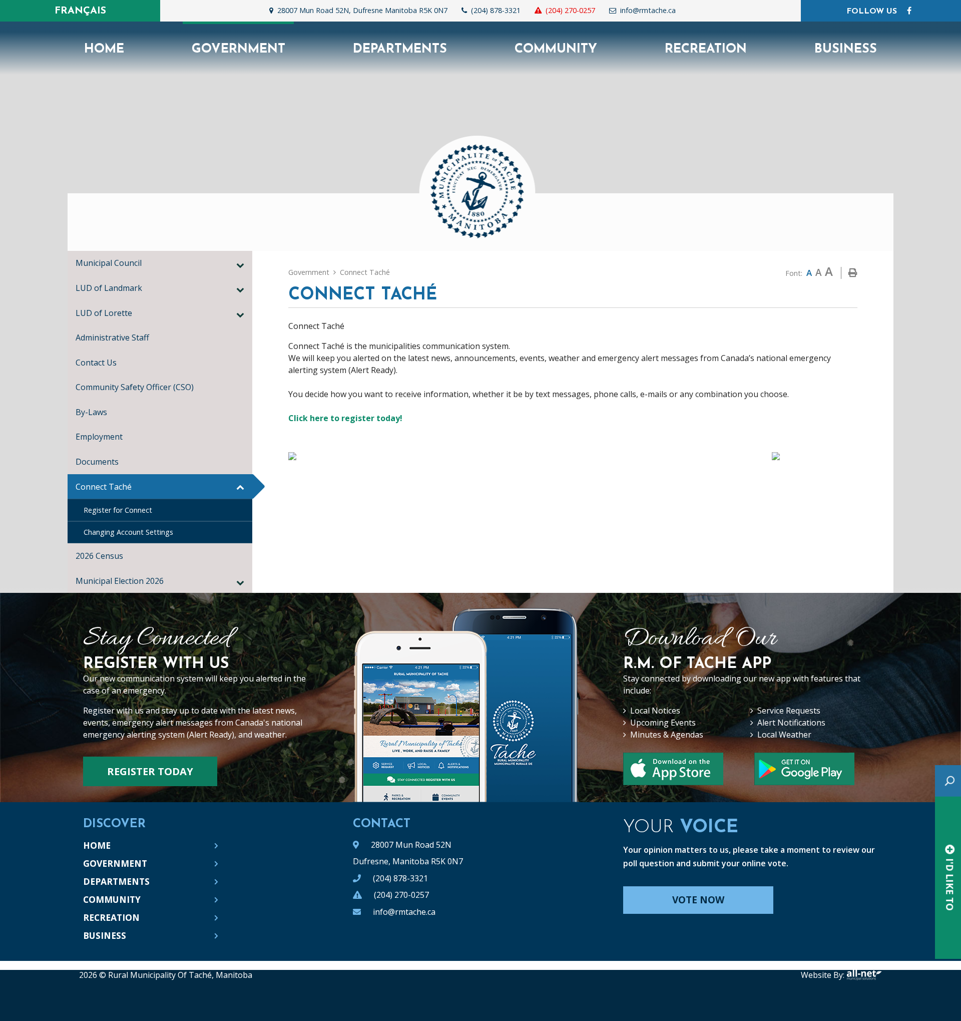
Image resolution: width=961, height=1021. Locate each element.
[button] (240, 265)
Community (112, 899)
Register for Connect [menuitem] (118, 510)
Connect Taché (365, 272)
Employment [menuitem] (99, 436)
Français (80, 11)
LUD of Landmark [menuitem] (109, 287)
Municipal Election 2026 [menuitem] (120, 580)
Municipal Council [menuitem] (109, 262)
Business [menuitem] (845, 49)
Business (104, 935)
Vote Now (698, 899)
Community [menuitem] (556, 49)
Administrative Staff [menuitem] (112, 337)
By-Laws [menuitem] (91, 412)
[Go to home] (480, 184)
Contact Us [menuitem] (96, 362)
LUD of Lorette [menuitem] (104, 312)
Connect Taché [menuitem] (104, 486)
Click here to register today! (345, 418)
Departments (116, 881)
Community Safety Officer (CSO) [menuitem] (135, 387)
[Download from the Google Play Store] (673, 769)
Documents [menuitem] (97, 461)
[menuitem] (104, 48)
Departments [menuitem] (400, 49)
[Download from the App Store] (804, 769)
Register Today (150, 771)
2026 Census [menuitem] (99, 555)
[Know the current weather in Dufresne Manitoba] (690, 13)
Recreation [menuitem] (706, 49)
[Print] (852, 272)
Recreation (111, 917)
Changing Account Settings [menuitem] (128, 532)
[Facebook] (909, 11)
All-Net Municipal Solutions (864, 974)
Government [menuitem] (238, 49)
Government (308, 272)
